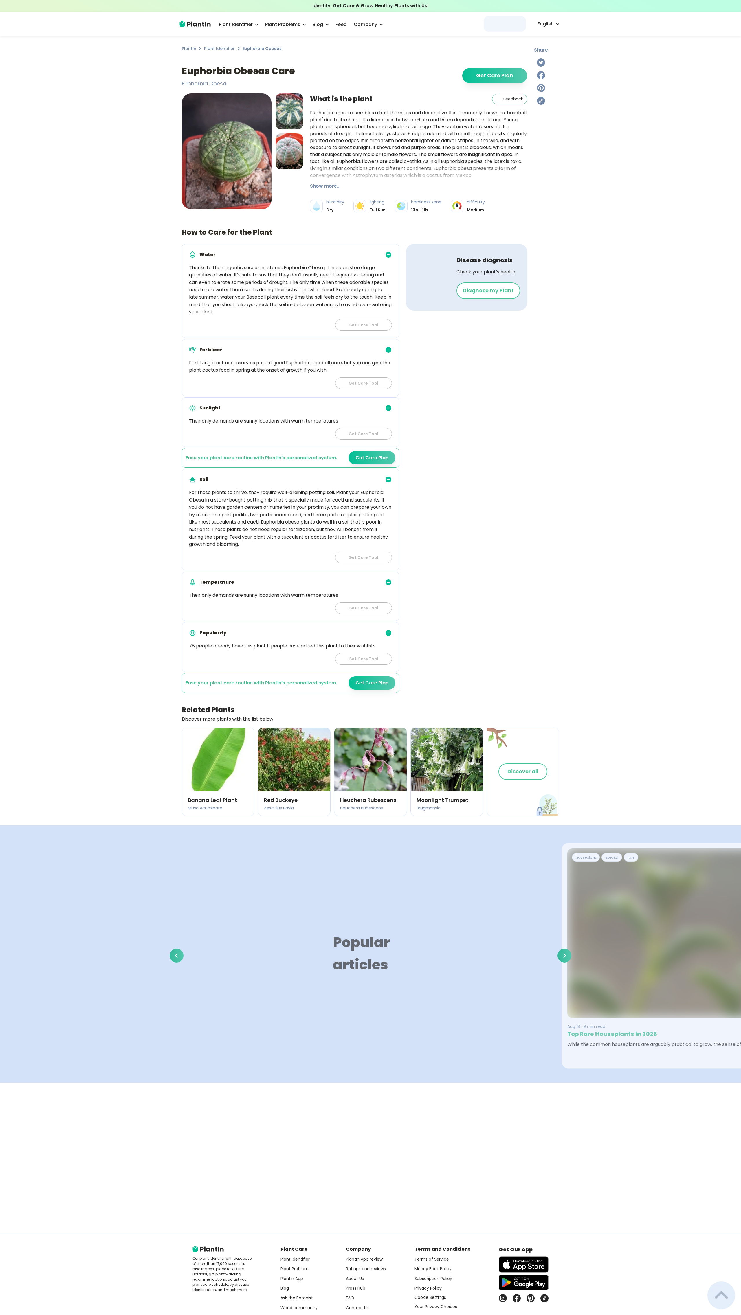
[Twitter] (541, 62)
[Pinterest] (541, 88)
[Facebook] (541, 75)
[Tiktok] (544, 1298)
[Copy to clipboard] (541, 101)
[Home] (195, 24)
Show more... (325, 186)
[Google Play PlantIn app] (524, 1282)
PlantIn (189, 49)
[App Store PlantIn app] (524, 1264)
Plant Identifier (219, 49)
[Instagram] (503, 1298)
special (611, 857)
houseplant (586, 857)
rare (631, 857)
